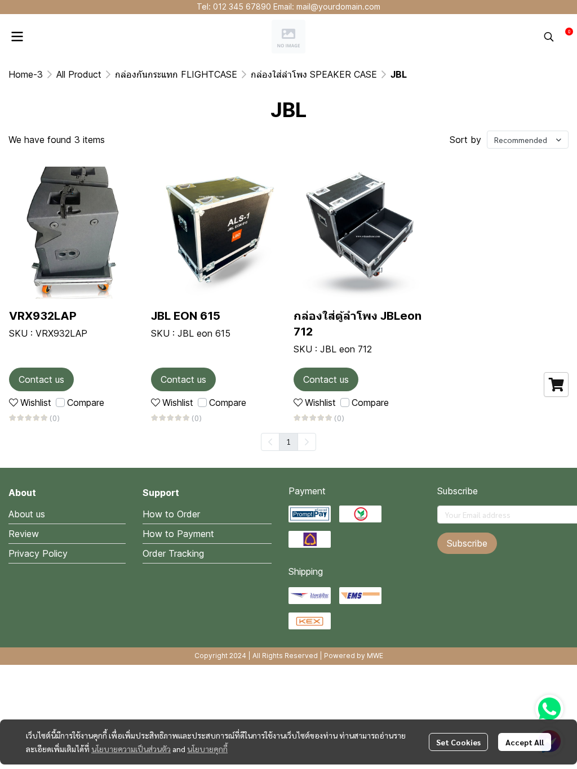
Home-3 (25, 74)
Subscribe (467, 543)
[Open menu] (17, 36)
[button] (549, 36)
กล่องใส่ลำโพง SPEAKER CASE (314, 74)
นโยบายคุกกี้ (207, 749)
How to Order (171, 514)
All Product (78, 74)
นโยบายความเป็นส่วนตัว (131, 749)
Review (23, 533)
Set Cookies (458, 742)
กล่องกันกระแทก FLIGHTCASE (176, 74)
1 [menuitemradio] (288, 441)
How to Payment (178, 533)
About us (26, 514)
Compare (85, 402)
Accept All (524, 742)
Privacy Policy (38, 553)
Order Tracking (173, 553)
